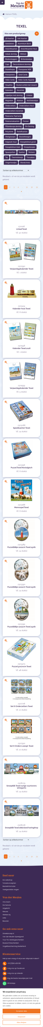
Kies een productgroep (15, 33)
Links (4, 918)
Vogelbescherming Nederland (14, 946)
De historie (7, 905)
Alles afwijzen (21, 1022)
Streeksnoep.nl (8, 933)
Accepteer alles (21, 1011)
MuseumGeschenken (11, 943)
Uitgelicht (6, 908)
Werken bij (6, 915)
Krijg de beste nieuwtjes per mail (19, 978)
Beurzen (6, 921)
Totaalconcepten (9, 883)
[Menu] (2, 2)
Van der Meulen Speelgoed (13, 936)
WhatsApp (11, 983)
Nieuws (5, 911)
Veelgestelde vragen (11, 889)
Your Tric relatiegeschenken (13, 940)
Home (7, 14)
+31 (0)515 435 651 (14, 963)
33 (37, 187)
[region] (21, 1007)
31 (27, 187)
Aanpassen (21, 1017)
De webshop (7, 880)
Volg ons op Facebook (16, 968)
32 (32, 187)
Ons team (6, 902)
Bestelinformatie (9, 886)
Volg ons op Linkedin (15, 973)
